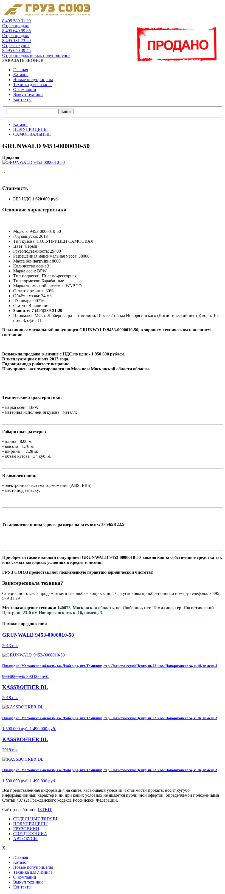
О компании (24, 89)
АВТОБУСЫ (25, 838)
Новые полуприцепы (33, 79)
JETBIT (45, 809)
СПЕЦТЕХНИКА (30, 833)
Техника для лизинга (32, 84)
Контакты (22, 99)
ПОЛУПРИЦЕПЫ (30, 823)
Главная (20, 69)
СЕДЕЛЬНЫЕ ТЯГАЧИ (35, 818)
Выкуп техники (28, 94)
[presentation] (3, 172)
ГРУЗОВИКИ (26, 828)
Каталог (20, 74)
